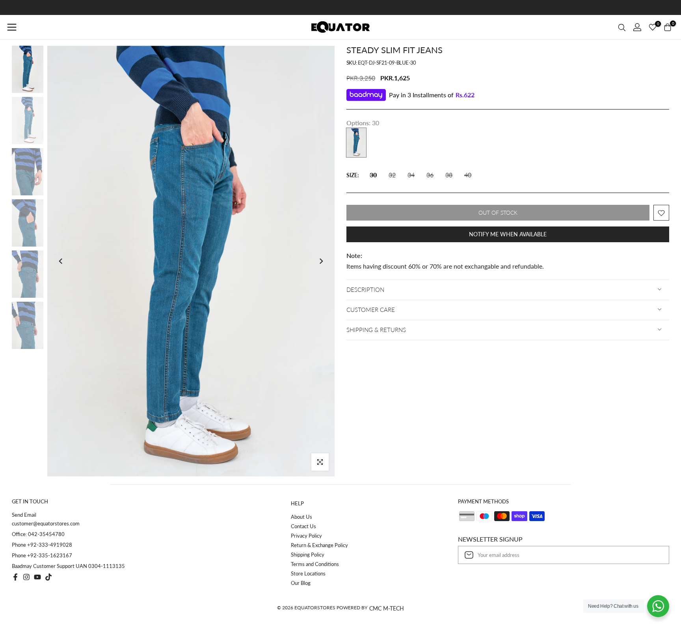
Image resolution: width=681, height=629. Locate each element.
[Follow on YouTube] (37, 577)
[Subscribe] (655, 555)
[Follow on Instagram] (26, 577)
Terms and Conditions (315, 564)
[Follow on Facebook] (15, 577)
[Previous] (61, 261)
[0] (652, 27)
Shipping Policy (307, 554)
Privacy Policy (306, 536)
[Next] (321, 261)
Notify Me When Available (508, 234)
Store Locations (308, 573)
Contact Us (303, 526)
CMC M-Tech (386, 608)
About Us (301, 517)
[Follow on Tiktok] (48, 577)
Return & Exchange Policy (319, 545)
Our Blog (301, 583)
